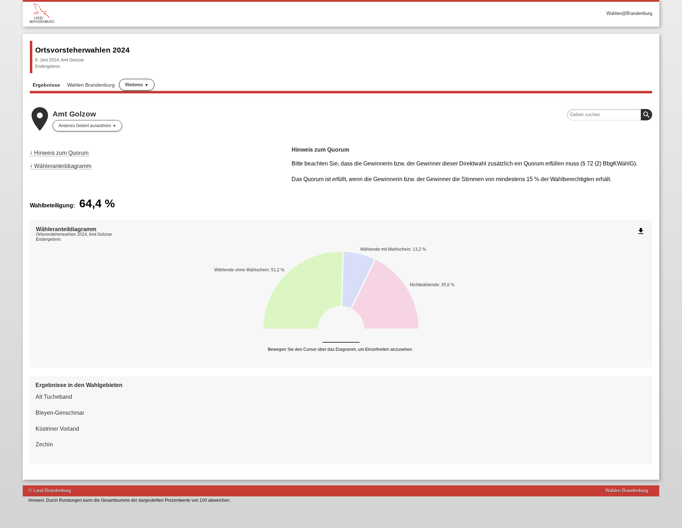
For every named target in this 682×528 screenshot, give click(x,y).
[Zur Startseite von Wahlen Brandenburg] (185, 13)
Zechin (44, 444)
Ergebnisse (46, 85)
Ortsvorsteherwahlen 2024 (82, 50)
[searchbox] (609, 114)
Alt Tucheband (54, 397)
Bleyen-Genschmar (60, 413)
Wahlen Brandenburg (91, 85)
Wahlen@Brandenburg (629, 13)
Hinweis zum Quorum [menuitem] (61, 153)
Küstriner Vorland (57, 429)
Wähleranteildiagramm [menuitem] (62, 166)
